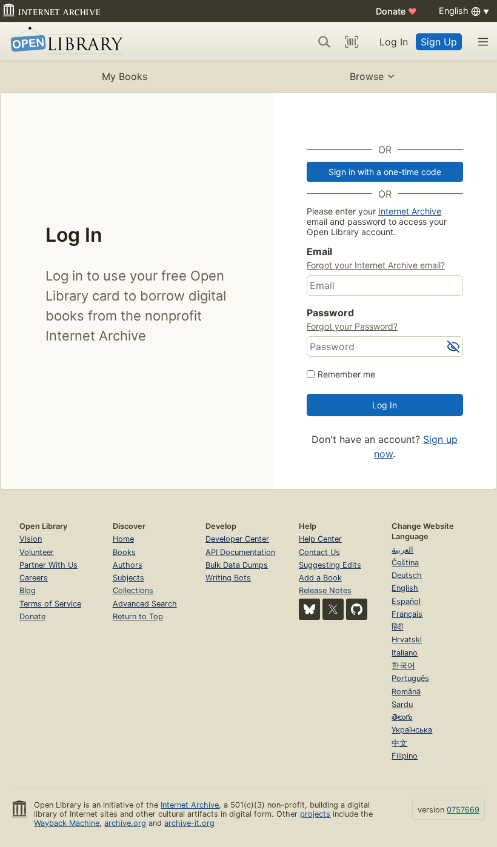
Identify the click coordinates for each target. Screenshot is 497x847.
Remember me (346, 374)
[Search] (324, 41)
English (405, 588)
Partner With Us (48, 565)
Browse (367, 76)
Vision (30, 538)
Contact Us (319, 552)
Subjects (128, 577)
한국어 (403, 665)
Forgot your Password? (352, 326)
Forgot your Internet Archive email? (376, 265)
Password (330, 313)
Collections (133, 590)
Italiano (405, 652)
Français (407, 614)
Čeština (405, 562)
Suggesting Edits (330, 565)
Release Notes (325, 590)
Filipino (405, 755)
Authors (127, 565)
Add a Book (320, 577)
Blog (27, 590)
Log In (393, 42)
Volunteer (36, 552)
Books (124, 552)
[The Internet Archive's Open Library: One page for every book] (64, 41)
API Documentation (240, 552)
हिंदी (397, 626)
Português (410, 678)
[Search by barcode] (351, 41)
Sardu (402, 704)
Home (123, 538)
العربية (402, 549)
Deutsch (407, 575)
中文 (399, 743)
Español (406, 601)
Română (406, 691)
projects (315, 814)
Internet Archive (409, 211)
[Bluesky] (309, 609)
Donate (396, 11)
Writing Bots (228, 577)
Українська (412, 729)
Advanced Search (145, 603)
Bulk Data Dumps (236, 565)
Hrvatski (407, 639)
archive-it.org (189, 823)
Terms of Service (50, 603)
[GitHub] (356, 609)
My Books (124, 76)
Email (319, 251)
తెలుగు (402, 717)
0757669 (463, 809)
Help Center (320, 538)
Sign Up (439, 42)
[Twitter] (333, 609)
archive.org (125, 823)
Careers (33, 577)
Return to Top (138, 616)
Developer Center (237, 538)
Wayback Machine (66, 823)
